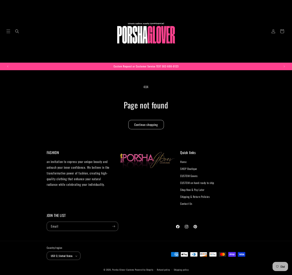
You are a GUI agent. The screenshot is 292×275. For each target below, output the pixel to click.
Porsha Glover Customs (123, 269)
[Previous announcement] (7, 66)
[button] (8, 31)
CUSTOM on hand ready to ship (197, 183)
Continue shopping (146, 124)
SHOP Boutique (188, 169)
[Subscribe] (113, 226)
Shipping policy (181, 269)
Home (183, 162)
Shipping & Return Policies (195, 197)
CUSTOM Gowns (188, 176)
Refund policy (163, 269)
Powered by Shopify (144, 269)
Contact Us (186, 204)
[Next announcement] (284, 66)
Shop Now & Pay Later (192, 190)
